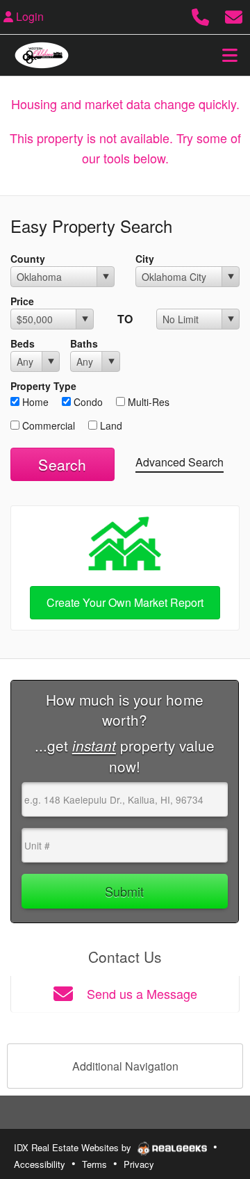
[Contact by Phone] (200, 15)
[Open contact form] (233, 15)
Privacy (139, 1164)
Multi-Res (147, 402)
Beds (22, 343)
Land (109, 425)
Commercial (47, 425)
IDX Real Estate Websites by (74, 1147)
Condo (87, 402)
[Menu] (230, 55)
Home (34, 402)
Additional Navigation (125, 1066)
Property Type (43, 386)
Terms (94, 1164)
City (144, 259)
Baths (84, 343)
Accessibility (39, 1164)
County (27, 259)
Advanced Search (179, 462)
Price (22, 301)
